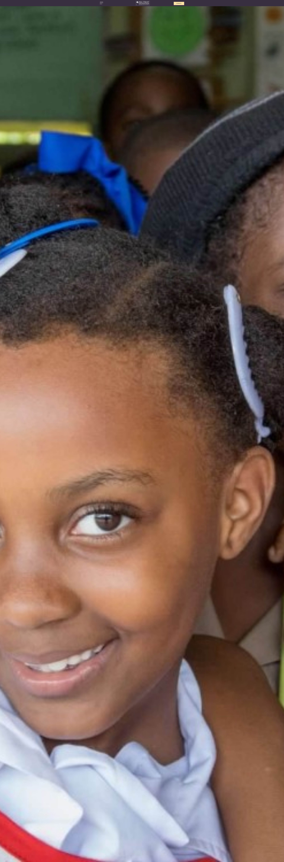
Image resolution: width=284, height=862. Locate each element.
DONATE (178, 3)
